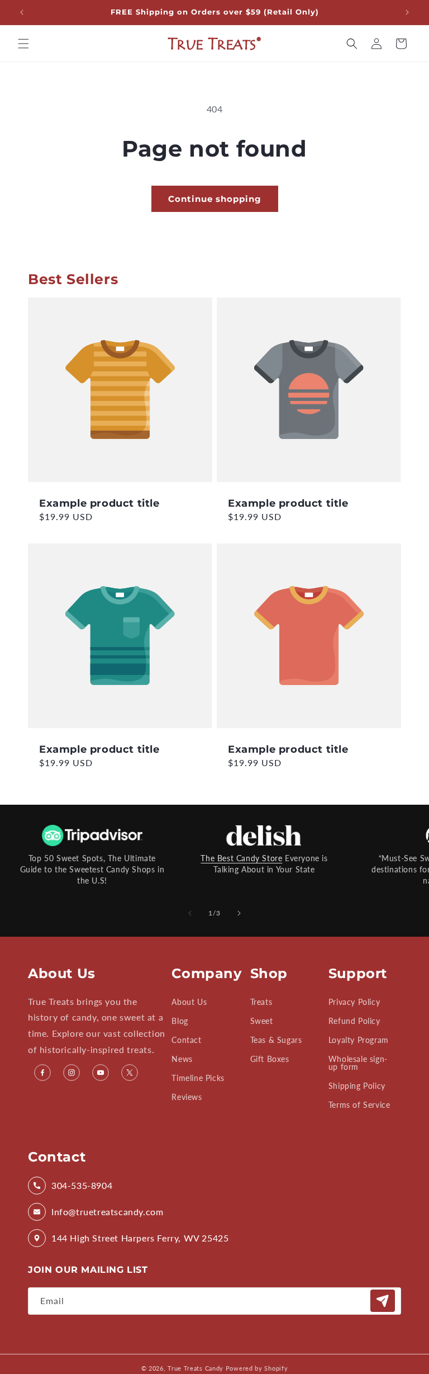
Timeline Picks (197, 1078)
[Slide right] (239, 913)
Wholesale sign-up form (358, 1062)
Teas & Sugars (276, 1040)
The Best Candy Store (241, 858)
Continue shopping (214, 198)
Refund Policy (354, 1021)
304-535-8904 (81, 1185)
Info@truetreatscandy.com (107, 1211)
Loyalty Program (358, 1040)
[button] (23, 43)
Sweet (261, 1021)
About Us (189, 1002)
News (181, 1059)
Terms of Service (359, 1104)
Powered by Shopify (257, 1368)
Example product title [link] (99, 503)
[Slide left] (190, 913)
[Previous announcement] (21, 12)
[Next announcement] (407, 12)
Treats (261, 1002)
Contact (186, 1040)
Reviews (186, 1097)
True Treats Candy (195, 1368)
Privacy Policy (354, 1002)
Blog (179, 1021)
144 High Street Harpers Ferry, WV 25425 (139, 1238)
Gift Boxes (269, 1059)
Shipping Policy (356, 1085)
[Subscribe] (382, 1301)
